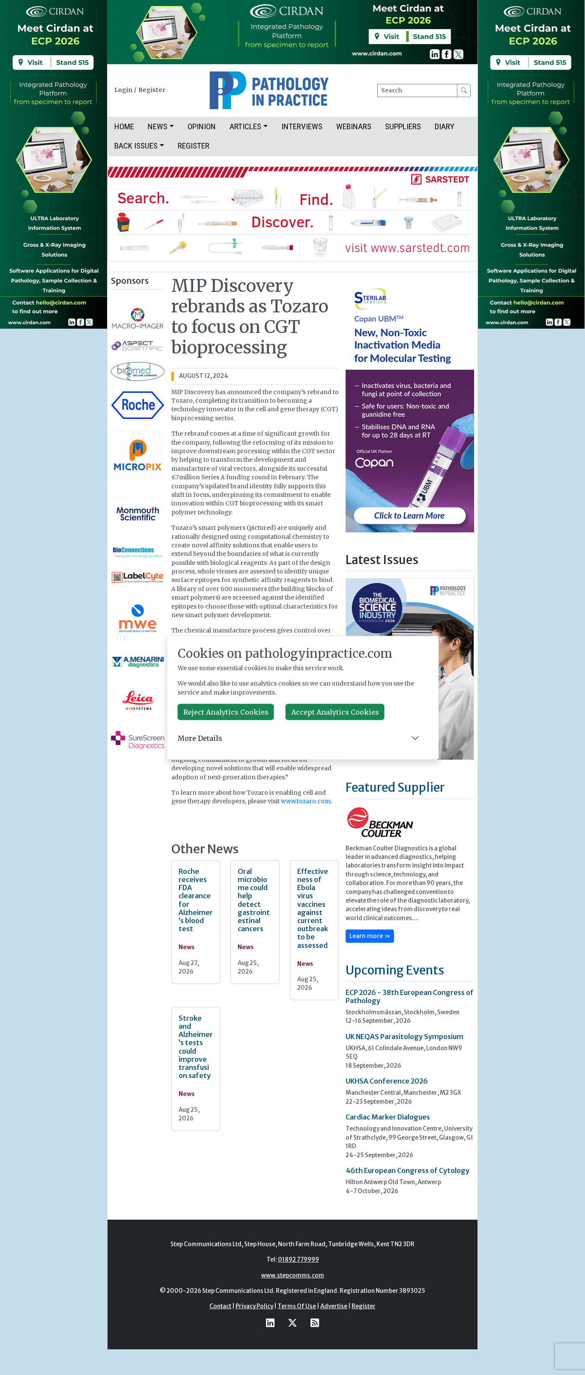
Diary (444, 126)
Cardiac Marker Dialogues (388, 1117)
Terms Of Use (297, 1306)
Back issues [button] (136, 146)
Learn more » (369, 936)
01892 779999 (298, 1259)
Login (123, 90)
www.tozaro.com (306, 801)
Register (151, 90)
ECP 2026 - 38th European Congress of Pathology (410, 996)
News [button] (157, 126)
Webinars (353, 126)
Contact (220, 1306)
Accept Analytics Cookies (335, 712)
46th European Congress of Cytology (407, 1170)
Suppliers (403, 126)
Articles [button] (245, 126)
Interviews (301, 126)
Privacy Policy (254, 1306)
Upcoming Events (395, 970)
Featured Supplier (395, 787)
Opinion (202, 126)
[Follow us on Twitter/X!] (292, 1323)
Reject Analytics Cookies (226, 712)
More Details (200, 738)
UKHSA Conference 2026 (387, 1081)
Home (124, 126)
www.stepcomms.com (292, 1275)
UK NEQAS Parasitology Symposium (404, 1036)
